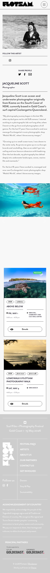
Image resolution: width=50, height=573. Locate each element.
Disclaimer (32, 564)
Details (25, 329)
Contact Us (27, 465)
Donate (23, 480)
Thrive (33, 568)
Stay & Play (25, 486)
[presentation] (4, 221)
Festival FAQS (28, 444)
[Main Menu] (44, 4)
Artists (24, 449)
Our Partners (28, 460)
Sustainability (26, 492)
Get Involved (28, 471)
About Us (26, 455)
